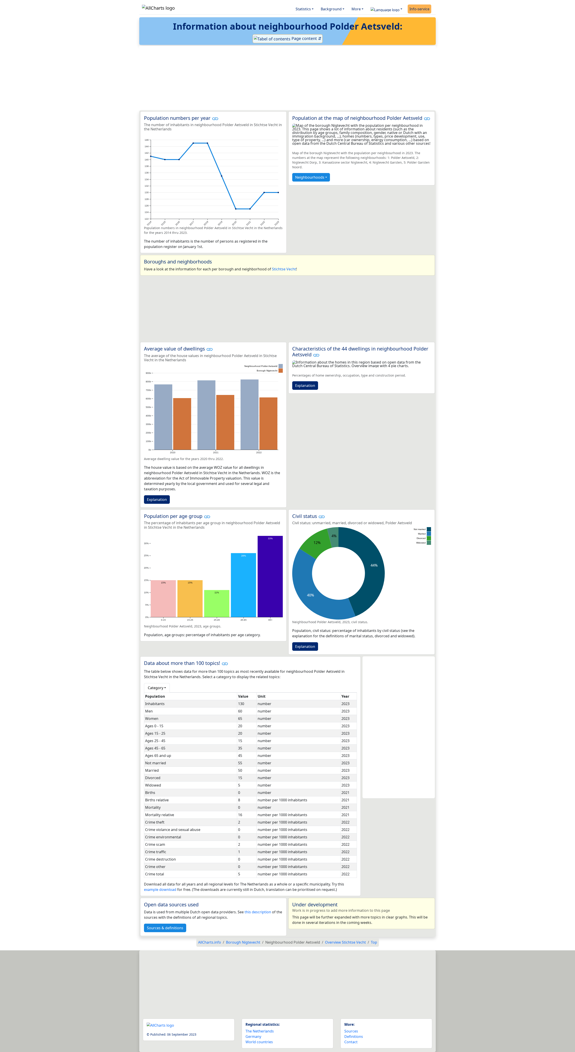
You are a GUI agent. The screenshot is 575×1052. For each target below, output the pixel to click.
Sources (351, 1031)
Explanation (157, 499)
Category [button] (155, 687)
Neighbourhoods (309, 177)
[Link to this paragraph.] (215, 118)
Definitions (353, 1036)
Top (374, 942)
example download (160, 889)
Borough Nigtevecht (243, 942)
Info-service (419, 9)
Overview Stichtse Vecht (345, 942)
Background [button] (331, 9)
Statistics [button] (303, 9)
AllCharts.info (209, 942)
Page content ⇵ (305, 38)
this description (258, 912)
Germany (253, 1036)
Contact (351, 1041)
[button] (386, 8)
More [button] (356, 9)
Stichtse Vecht (284, 269)
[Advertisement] (276, 78)
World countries (259, 1041)
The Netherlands (259, 1031)
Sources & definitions (165, 927)
